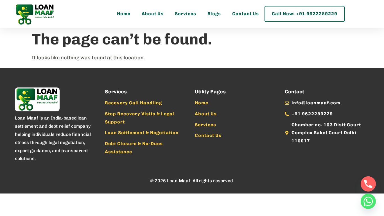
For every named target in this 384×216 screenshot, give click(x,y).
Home (123, 13)
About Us (153, 13)
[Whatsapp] (368, 201)
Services (185, 13)
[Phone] (368, 184)
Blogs (214, 13)
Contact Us (245, 13)
